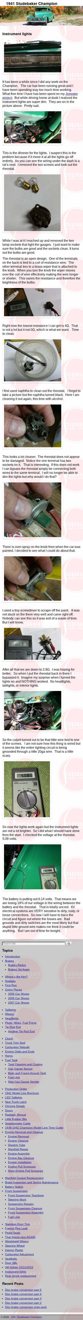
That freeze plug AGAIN (20, 1237)
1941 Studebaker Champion (31, 3)
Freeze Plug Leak (16, 1228)
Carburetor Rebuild (17, 1047)
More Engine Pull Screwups (25, 1170)
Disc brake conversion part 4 (23, 1294)
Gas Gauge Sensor (20, 1068)
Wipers (9, 1014)
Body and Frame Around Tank (27, 1073)
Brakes (9, 960)
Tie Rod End (13, 1027)
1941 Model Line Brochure (22, 1093)
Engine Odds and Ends (19, 1051)
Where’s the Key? (16, 976)
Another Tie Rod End (21, 1031)
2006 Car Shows (18, 998)
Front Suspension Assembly (26, 1212)
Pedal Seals (12, 1232)
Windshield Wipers (17, 1241)
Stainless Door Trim (17, 1224)
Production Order (16, 1088)
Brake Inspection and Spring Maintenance (31, 1182)
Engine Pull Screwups (22, 1166)
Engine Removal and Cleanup (24, 1132)
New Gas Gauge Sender (23, 1081)
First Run (11, 985)
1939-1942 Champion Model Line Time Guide (34, 1127)
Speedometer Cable (18, 1123)
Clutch (9, 1038)
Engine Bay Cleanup (21, 1158)
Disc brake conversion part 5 (23, 1289)
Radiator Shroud (15, 1114)
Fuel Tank (11, 1060)
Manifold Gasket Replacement (24, 1178)
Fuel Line (14, 1077)
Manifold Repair (18, 1149)
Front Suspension (16, 1191)
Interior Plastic (14, 1250)
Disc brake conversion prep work (26, 1307)
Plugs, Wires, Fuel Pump (20, 1022)
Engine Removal (18, 1136)
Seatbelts (11, 1258)
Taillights (10, 1009)
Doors (9, 1110)
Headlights (12, 1018)
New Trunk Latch (16, 1101)
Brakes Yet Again (19, 969)
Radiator (10, 981)
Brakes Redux (17, 965)
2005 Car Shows (18, 993)
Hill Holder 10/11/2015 (19, 1267)
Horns (9, 1055)
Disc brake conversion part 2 (23, 1302)
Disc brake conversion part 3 (23, 1298)
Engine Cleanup (18, 1140)
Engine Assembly (19, 1153)
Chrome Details (15, 1106)
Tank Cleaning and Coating (25, 1064)
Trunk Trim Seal (15, 1042)
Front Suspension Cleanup (25, 1208)
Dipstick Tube (16, 1145)
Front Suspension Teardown (26, 1195)
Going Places (13, 989)
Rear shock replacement (20, 1275)
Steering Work (17, 1199)
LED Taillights (13, 1097)
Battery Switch (14, 1186)
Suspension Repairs (21, 1204)
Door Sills (11, 1262)
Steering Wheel (15, 1245)
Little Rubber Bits (16, 1119)
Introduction (12, 956)
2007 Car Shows (18, 1002)
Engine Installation (19, 1162)
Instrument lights (15, 1271)
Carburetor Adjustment (19, 1254)
